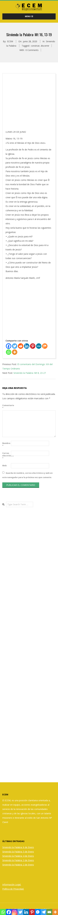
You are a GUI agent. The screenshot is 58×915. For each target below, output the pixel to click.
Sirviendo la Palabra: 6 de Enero (18, 847)
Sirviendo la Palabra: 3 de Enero (18, 860)
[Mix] (44, 346)
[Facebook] (8, 346)
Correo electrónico (6, 455)
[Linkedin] (26, 346)
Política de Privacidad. (13, 888)
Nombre (6, 444)
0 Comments (32, 50)
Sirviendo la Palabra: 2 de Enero (18, 864)
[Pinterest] (32, 346)
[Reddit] (20, 346)
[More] (14, 352)
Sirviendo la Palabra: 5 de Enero (18, 851)
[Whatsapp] (8, 352)
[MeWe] (38, 346)
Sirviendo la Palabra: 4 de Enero (18, 855)
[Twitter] (14, 346)
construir (35, 45)
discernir (45, 45)
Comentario (6, 406)
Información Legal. (11, 884)
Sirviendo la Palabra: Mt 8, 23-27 (29, 372)
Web (4, 465)
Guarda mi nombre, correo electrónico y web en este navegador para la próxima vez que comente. (27, 475)
